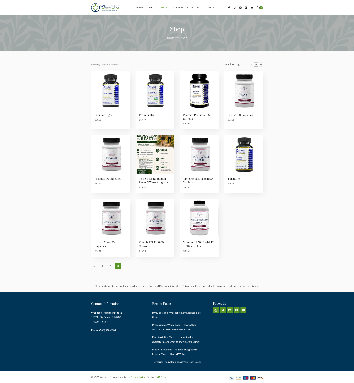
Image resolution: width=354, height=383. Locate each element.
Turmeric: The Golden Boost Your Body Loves (176, 361)
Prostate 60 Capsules (108, 179)
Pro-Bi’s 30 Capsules (240, 115)
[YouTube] (251, 7)
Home (139, 7)
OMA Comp (160, 377)
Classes (178, 7)
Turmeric (234, 179)
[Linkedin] (240, 7)
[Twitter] (234, 7)
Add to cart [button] (102, 128)
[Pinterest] (246, 7)
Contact (212, 7)
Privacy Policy (137, 377)
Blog (190, 7)
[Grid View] (256, 64)
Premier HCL (147, 115)
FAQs (200, 7)
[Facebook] (229, 7)
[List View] (261, 64)
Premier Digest (104, 115)
